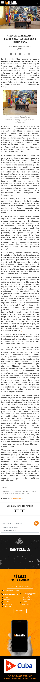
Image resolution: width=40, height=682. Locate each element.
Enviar (36, 523)
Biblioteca (7, 606)
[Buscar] (38, 3)
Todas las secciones (11, 590)
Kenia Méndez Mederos (22, 47)
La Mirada (7, 599)
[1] (22, 331)
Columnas (26, 604)
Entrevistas (8, 604)
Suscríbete (20, 611)
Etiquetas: (5, 498)
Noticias (25, 602)
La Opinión (26, 597)
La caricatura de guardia (30, 594)
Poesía (5, 597)
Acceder (20, 557)
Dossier (6, 602)
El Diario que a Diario (19, 498)
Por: (11, 47)
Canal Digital (27, 599)
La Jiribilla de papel (11, 594)
